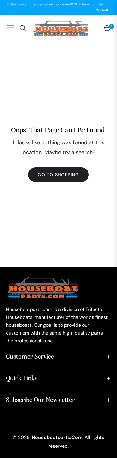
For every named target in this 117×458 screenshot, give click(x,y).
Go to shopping (58, 174)
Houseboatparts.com (57, 437)
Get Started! (102, 7)
